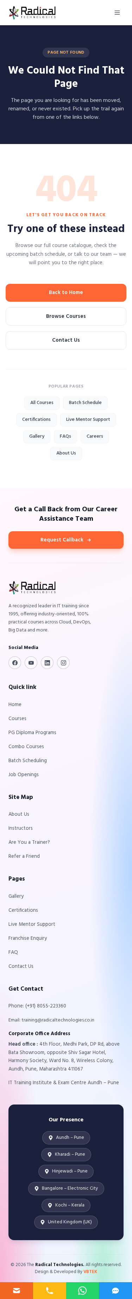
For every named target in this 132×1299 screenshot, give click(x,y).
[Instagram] (63, 662)
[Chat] (115, 1290)
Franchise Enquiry (27, 939)
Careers (95, 436)
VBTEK (90, 1272)
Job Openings (23, 775)
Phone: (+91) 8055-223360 (37, 1006)
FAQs (65, 436)
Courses (17, 719)
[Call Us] (49, 1290)
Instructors (20, 829)
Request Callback (61, 540)
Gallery (36, 436)
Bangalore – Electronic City (70, 1188)
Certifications (36, 420)
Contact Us (66, 340)
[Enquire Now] (16, 1290)
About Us (66, 453)
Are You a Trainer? (29, 843)
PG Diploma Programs (32, 733)
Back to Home (66, 292)
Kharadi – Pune (70, 1154)
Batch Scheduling (27, 761)
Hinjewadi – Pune (70, 1171)
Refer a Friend (24, 857)
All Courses (42, 403)
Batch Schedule (85, 403)
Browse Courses (66, 316)
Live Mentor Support (88, 420)
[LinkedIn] (47, 662)
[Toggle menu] (117, 12)
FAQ (13, 953)
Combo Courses (26, 747)
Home (14, 705)
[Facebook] (14, 662)
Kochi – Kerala (69, 1205)
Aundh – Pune (70, 1137)
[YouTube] (31, 662)
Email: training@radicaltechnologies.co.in (51, 1020)
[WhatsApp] (82, 1290)
